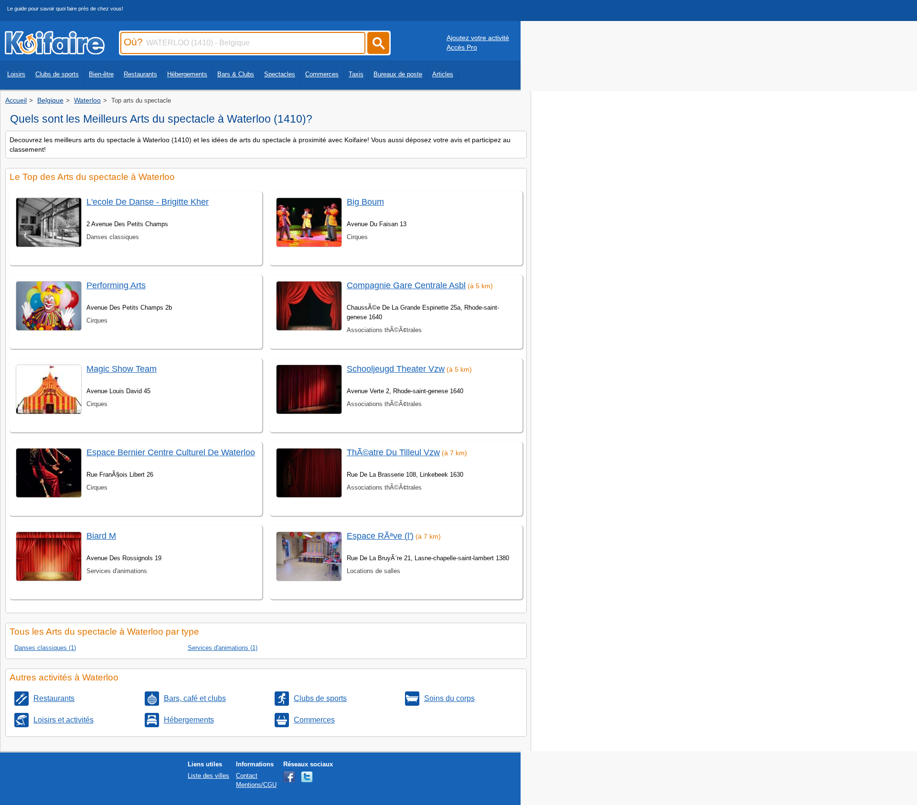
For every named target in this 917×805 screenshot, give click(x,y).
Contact (246, 775)
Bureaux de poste (397, 74)
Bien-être (101, 74)
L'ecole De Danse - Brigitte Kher (147, 202)
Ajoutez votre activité (478, 38)
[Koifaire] (55, 51)
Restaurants (140, 74)
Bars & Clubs (235, 74)
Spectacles (279, 74)
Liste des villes (208, 775)
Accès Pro (462, 47)
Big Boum (365, 202)
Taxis (356, 74)
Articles (442, 74)
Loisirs (16, 74)
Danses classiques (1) (45, 647)
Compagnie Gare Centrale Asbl (406, 285)
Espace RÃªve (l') (380, 536)
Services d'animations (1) (222, 647)
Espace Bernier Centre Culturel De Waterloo (170, 452)
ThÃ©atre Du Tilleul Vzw (393, 452)
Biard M (101, 536)
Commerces (322, 74)
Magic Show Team (121, 369)
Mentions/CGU (256, 784)
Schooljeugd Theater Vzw (396, 369)
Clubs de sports (57, 74)
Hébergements (187, 74)
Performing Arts (116, 285)
